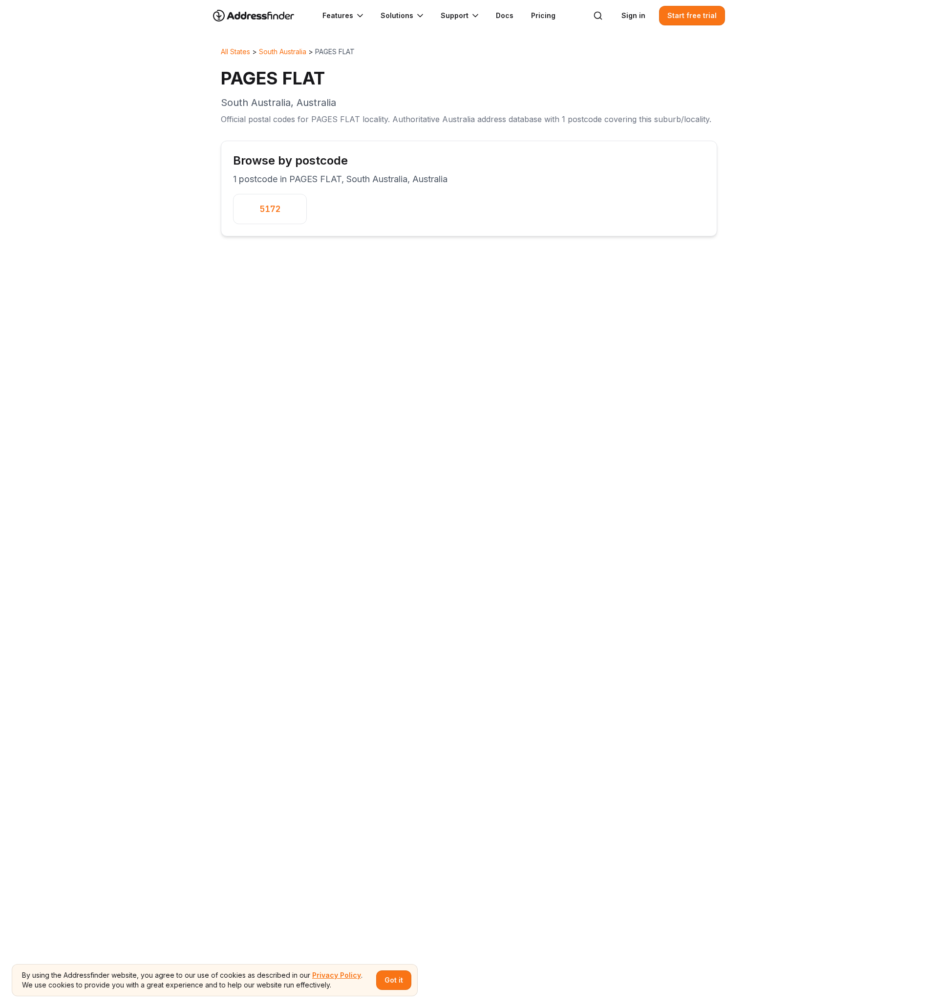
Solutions (397, 15)
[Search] (598, 15)
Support (455, 15)
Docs (504, 15)
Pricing (543, 15)
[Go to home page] (260, 15)
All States (235, 51)
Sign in (633, 15)
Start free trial (692, 15)
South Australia (282, 51)
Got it (393, 980)
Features (337, 15)
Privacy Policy (336, 975)
